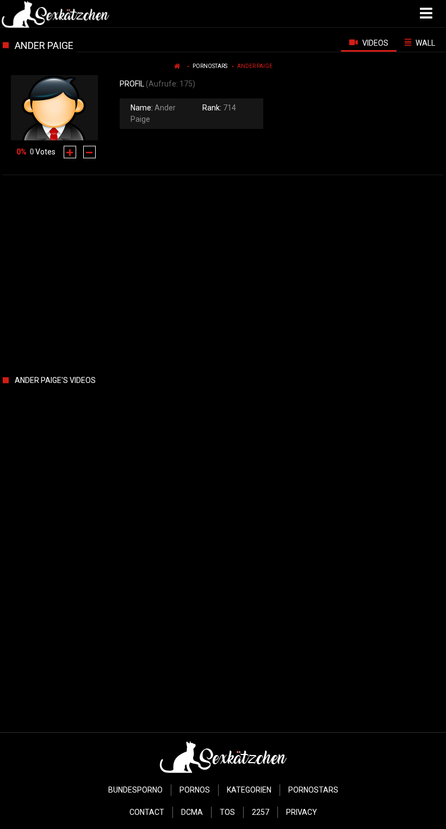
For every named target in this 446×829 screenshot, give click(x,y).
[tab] (369, 42)
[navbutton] (427, 13)
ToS (227, 812)
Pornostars (210, 66)
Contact (146, 812)
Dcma (192, 812)
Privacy (301, 812)
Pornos (194, 789)
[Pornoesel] (55, 13)
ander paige (254, 66)
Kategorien (249, 789)
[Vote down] (89, 152)
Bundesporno (135, 789)
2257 (260, 812)
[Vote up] (70, 152)
